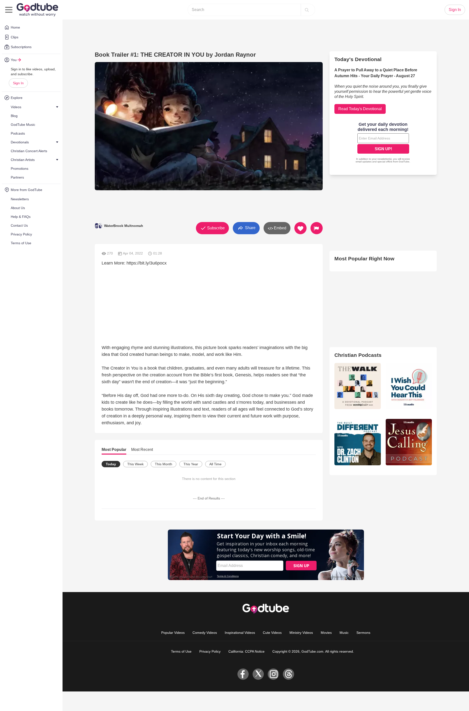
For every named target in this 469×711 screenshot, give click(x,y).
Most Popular (114, 449)
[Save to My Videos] (300, 228)
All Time (215, 464)
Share (250, 228)
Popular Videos (173, 633)
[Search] (307, 10)
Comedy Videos (204, 633)
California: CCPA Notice (246, 651)
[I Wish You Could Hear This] (409, 386)
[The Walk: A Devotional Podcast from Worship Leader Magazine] (357, 386)
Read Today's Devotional (360, 109)
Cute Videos (272, 633)
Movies (326, 633)
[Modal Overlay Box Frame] (383, 143)
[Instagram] (273, 674)
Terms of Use (181, 651)
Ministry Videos (301, 633)
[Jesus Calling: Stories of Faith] (409, 442)
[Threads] (288, 674)
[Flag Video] (316, 228)
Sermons (363, 633)
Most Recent (142, 449)
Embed (279, 228)
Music (344, 633)
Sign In (18, 83)
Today (111, 464)
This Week (135, 464)
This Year (190, 464)
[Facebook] (243, 674)
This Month (163, 464)
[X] (258, 674)
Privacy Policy (210, 651)
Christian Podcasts (358, 355)
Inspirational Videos (240, 633)
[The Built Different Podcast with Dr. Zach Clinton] (357, 442)
